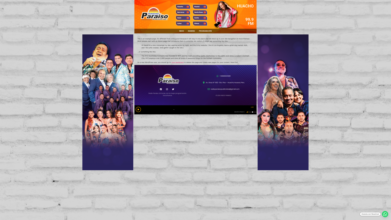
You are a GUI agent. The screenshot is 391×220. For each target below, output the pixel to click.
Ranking (191, 31)
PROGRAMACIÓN (205, 31)
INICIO (181, 31)
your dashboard (177, 62)
